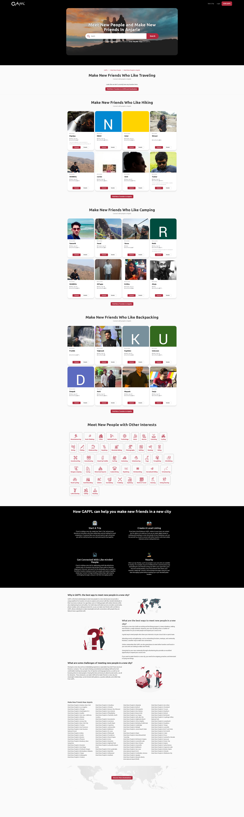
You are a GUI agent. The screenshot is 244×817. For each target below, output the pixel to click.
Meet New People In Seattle (76, 713)
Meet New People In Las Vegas (132, 715)
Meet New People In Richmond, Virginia (134, 739)
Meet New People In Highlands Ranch (134, 719)
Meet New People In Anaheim (104, 755)
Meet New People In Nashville (104, 751)
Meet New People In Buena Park (132, 713)
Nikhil (99, 136)
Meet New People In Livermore (105, 721)
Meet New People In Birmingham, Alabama (80, 751)
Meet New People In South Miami (105, 723)
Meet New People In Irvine (103, 739)
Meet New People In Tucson (159, 709)
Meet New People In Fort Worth (160, 731)
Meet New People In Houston (76, 745)
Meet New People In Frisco (159, 735)
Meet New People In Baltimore (105, 729)
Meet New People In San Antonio (105, 711)
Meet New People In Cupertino (105, 725)
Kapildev (127, 351)
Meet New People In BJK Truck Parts (162, 729)
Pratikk (72, 351)
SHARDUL (73, 177)
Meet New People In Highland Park (106, 743)
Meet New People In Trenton (76, 725)
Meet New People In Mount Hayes (106, 737)
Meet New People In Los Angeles (77, 707)
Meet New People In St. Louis (104, 731)
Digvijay (72, 136)
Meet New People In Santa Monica (161, 745)
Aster (126, 136)
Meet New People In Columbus (105, 705)
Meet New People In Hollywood (105, 753)
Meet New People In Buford (131, 707)
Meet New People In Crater (159, 733)
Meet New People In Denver (76, 719)
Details (85, 147)
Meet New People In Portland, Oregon (79, 749)
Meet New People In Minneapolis (133, 709)
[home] (18, 3)
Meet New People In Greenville (132, 745)
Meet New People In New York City (78, 723)
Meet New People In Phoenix (76, 739)
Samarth (72, 243)
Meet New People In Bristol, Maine (161, 749)
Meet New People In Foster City (160, 741)
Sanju (154, 391)
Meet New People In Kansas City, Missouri (108, 709)
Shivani (155, 136)
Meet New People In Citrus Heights (133, 721)
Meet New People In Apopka (131, 755)
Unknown (155, 351)
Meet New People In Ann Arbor (160, 705)
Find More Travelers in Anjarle (122, 196)
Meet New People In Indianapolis (77, 755)
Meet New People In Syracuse (160, 739)
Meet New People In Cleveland (160, 707)
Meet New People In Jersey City (77, 721)
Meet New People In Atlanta (76, 717)
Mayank (127, 391)
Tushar (154, 177)
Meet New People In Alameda (132, 705)
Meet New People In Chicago (76, 709)
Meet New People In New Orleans (133, 743)
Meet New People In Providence (105, 735)
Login (218, 3)
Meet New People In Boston (76, 737)
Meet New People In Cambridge (132, 725)
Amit (126, 177)
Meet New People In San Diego (77, 747)
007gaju (100, 284)
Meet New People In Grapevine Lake (162, 747)
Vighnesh (100, 351)
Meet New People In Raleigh (131, 727)
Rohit (154, 243)
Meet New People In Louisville (160, 727)
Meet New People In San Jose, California (79, 715)
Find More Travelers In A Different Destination (122, 89)
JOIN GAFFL (227, 3)
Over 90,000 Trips (136, 41)
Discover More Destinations (122, 778)
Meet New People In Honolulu (104, 741)
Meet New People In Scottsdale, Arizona (135, 753)
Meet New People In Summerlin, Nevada (163, 737)
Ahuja (154, 284)
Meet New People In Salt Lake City (133, 717)
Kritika (127, 284)
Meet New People (115, 70)
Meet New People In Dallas (76, 733)
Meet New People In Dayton (159, 743)
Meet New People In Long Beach (161, 721)
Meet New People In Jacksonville (105, 727)
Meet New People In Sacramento (105, 719)
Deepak (72, 391)
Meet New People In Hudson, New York (79, 705)
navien (99, 177)
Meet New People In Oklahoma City (161, 753)
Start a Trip (211, 3)
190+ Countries (112, 41)
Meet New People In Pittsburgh (105, 733)
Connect (76, 147)
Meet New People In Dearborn (160, 711)
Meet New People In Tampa (76, 753)
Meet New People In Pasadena (160, 723)
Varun (126, 243)
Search (152, 36)
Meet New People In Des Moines (133, 711)
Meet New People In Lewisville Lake (134, 741)
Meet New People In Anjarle (132, 70)
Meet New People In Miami (131, 733)
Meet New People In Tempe (159, 725)
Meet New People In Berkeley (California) (135, 723)
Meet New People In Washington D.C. (79, 711)
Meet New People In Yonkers (76, 757)
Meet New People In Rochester (160, 715)
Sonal (99, 243)
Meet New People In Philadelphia (105, 713)
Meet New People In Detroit (159, 713)
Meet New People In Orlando (104, 707)
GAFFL (106, 70)
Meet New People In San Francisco (78, 727)
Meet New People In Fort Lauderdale (106, 749)
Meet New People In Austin (76, 735)
